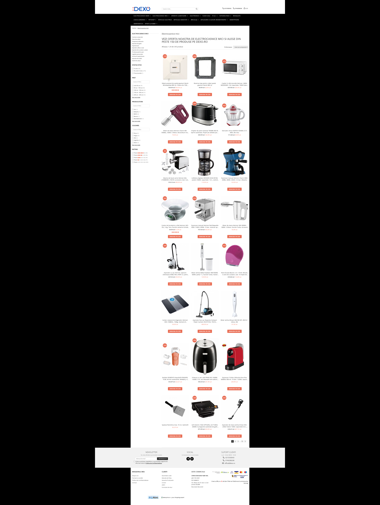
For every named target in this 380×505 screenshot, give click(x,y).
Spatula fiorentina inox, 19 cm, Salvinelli (175, 425)
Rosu (135, 133)
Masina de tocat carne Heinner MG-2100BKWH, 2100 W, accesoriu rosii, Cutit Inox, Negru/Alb (175, 179)
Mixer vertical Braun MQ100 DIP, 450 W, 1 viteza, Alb (234, 321)
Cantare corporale (137, 37)
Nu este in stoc (138, 71)
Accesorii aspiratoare (138, 56)
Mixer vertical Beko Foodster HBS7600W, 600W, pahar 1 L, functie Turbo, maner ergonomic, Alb (204, 274)
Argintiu (136, 140)
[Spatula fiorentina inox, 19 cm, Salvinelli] (175, 409)
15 (242, 441)
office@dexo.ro (229, 463)
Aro (135, 109)
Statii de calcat (136, 60)
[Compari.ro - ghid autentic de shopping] (139, 497)
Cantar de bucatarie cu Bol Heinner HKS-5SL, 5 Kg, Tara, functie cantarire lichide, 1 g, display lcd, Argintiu (175, 226)
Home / (134, 28)
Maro (135, 142)
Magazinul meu (138, 472)
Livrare (164, 483)
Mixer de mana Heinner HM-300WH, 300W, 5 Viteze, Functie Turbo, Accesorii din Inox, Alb (234, 226)
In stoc (136, 68)
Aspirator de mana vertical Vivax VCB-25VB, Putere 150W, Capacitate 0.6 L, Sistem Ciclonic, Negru (234, 426)
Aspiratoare (135, 46)
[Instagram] (192, 459)
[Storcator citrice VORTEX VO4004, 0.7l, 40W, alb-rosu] (234, 115)
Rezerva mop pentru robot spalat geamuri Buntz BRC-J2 (205, 84)
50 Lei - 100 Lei (138, 88)
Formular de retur (167, 487)
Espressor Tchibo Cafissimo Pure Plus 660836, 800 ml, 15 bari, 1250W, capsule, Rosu (234, 378)
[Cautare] (196, 9)
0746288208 (229, 460)
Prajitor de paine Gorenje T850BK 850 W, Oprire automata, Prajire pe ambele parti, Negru (205, 131)
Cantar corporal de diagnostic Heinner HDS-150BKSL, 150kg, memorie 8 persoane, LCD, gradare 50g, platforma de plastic (175, 321)
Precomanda (137, 73)
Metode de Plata (166, 478)
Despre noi (135, 476)
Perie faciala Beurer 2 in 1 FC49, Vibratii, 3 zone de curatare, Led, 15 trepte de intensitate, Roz (234, 274)
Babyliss (136, 112)
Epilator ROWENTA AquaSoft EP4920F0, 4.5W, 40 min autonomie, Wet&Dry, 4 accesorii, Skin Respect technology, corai (175, 378)
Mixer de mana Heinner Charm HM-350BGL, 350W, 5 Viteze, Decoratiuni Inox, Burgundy (175, 131)
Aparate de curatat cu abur (140, 50)
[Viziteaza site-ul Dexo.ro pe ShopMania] (153, 497)
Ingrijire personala (137, 54)
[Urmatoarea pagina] (245, 441)
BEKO (135, 114)
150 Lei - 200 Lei (138, 92)
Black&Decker (138, 119)
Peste (135, 153)
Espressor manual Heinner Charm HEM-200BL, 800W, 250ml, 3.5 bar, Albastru (234, 179)
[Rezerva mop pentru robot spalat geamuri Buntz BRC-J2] (205, 67)
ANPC (163, 485)
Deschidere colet (166, 476)
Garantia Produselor (168, 480)
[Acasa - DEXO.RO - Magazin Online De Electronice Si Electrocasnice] (142, 8)
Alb (135, 138)
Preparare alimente (137, 41)
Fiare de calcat (136, 39)
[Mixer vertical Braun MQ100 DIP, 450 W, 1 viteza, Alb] (234, 304)
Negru (136, 135)
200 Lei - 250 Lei (138, 95)
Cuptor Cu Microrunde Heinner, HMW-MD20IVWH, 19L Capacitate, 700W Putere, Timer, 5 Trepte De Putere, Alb (234, 84)
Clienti (164, 472)
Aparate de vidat (137, 58)
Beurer (136, 116)
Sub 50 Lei (137, 85)
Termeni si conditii (137, 478)
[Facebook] (188, 459)
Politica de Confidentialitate (154, 463)
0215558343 (229, 458)
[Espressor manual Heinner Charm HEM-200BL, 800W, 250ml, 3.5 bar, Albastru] (234, 162)
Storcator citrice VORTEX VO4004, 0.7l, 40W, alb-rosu (234, 131)
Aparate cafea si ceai (138, 48)
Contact (134, 483)
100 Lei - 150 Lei (138, 90)
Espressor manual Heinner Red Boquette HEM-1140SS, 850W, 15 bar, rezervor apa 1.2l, (204, 226)
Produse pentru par (138, 52)
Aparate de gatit (137, 43)
